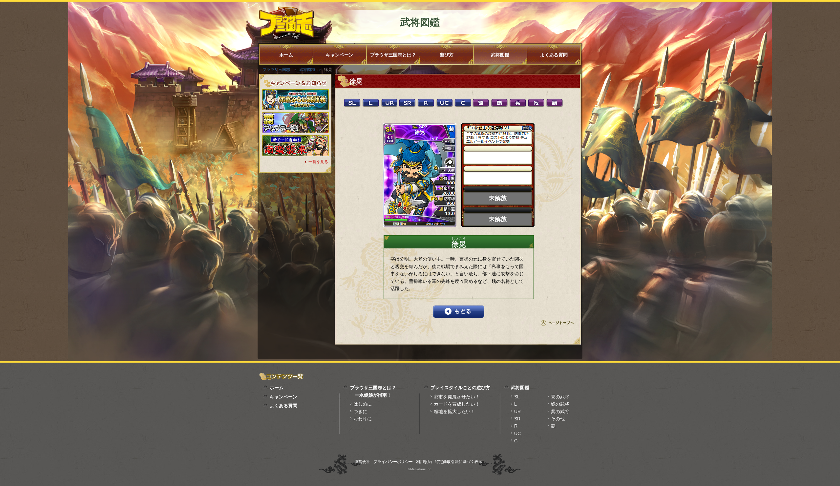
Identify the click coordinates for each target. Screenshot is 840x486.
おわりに (362, 418)
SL (517, 396)
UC (517, 433)
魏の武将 (560, 404)
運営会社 (362, 461)
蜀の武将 (560, 396)
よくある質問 (554, 54)
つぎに (360, 411)
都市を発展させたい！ (457, 396)
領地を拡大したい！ (454, 411)
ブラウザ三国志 (276, 69)
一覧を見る (318, 161)
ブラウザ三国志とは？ (393, 54)
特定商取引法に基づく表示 (458, 461)
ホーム (286, 54)
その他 (558, 418)
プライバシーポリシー (393, 461)
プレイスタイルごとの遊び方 (460, 387)
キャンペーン (339, 54)
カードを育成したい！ (457, 404)
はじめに (362, 404)
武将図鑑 (500, 54)
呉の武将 (560, 411)
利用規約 (424, 461)
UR (517, 411)
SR (517, 418)
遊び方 (446, 54)
